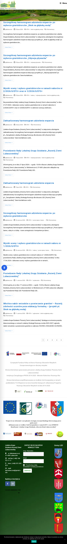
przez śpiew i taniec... (39, 220)
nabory (33, 95)
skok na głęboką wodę (37, 29)
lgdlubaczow (8, 29)
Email (25, 458)
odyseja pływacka (36, 62)
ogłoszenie (36, 313)
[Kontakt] (12, 483)
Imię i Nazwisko (28, 451)
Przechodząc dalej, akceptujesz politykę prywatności (33, 466)
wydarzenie (36, 280)
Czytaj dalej (9, 48)
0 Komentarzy (50, 29)
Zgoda (34, 541)
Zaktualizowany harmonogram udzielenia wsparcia (28, 120)
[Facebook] (7, 483)
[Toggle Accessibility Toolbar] (4, 268)
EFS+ (28, 29)
